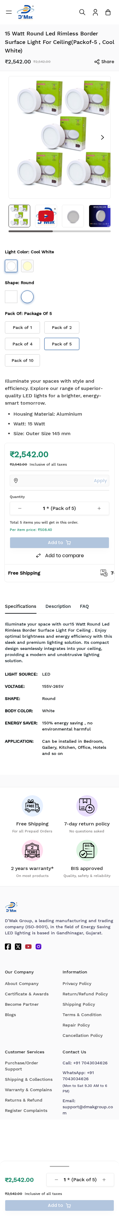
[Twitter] (18, 946)
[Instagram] (38, 947)
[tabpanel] (59, 691)
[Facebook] (8, 947)
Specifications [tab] (20, 606)
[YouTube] (28, 946)
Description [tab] (58, 606)
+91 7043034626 (90, 1062)
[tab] (84, 606)
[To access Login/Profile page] (95, 12)
